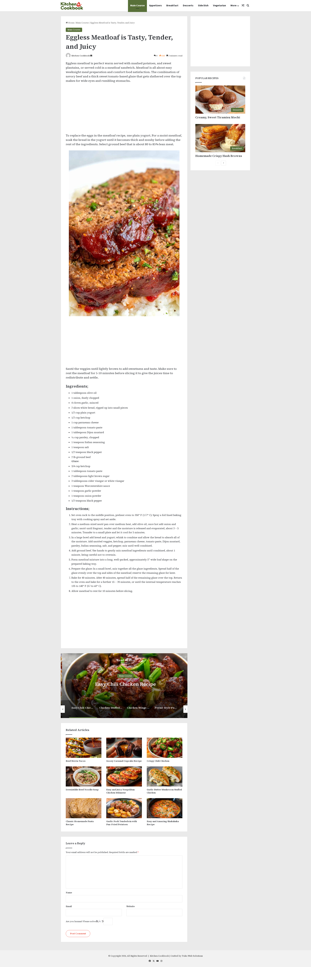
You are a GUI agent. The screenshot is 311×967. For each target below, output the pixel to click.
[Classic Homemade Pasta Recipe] (83, 808)
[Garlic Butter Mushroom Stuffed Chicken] (164, 776)
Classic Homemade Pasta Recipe (80, 823)
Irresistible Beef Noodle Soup (82, 789)
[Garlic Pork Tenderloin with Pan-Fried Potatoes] (124, 808)
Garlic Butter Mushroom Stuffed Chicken (164, 791)
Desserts (188, 5)
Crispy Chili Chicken (158, 761)
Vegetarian (219, 5)
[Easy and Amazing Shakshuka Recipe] (164, 808)
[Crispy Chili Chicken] (164, 748)
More (233, 5)
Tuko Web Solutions (192, 956)
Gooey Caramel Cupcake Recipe (124, 761)
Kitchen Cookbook (81, 55)
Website (130, 906)
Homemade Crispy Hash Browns (218, 156)
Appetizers (155, 5)
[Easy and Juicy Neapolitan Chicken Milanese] (124, 776)
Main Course (137, 5)
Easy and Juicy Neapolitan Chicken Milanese (120, 791)
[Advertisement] (124, 109)
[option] (124, 685)
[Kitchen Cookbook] (72, 6)
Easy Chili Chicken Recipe (124, 684)
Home (71, 22)
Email (69, 906)
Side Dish (203, 5)
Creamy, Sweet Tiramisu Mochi (217, 117)
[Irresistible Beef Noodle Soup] (83, 776)
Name (69, 892)
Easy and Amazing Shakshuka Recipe (163, 823)
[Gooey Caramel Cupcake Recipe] (124, 748)
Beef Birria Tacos (75, 761)
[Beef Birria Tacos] (83, 748)
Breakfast (172, 5)
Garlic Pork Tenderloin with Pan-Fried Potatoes (121, 823)
